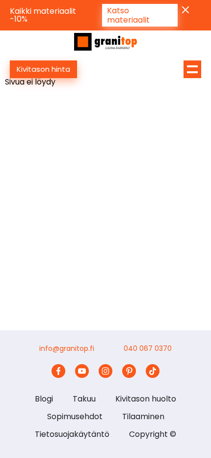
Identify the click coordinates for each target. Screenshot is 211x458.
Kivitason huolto (145, 398)
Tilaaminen (143, 416)
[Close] (185, 10)
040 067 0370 (148, 348)
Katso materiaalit (128, 15)
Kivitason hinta (43, 69)
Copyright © (152, 434)
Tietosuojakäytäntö (72, 434)
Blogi (44, 398)
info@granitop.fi (66, 348)
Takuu (84, 398)
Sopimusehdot (75, 416)
